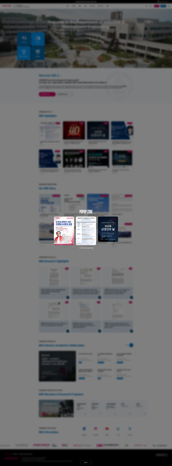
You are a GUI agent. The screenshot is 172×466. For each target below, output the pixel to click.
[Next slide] (122, 231)
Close (85, 462)
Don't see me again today (87, 248)
